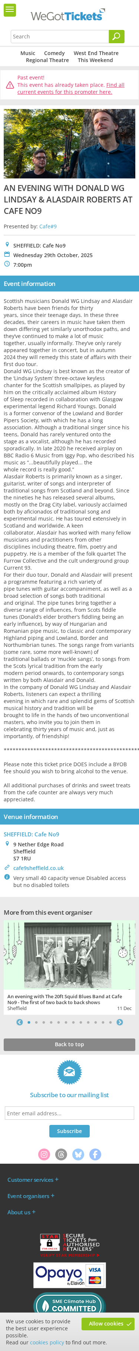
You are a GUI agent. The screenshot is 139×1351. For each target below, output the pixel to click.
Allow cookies (106, 1323)
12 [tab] (110, 1022)
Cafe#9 (48, 226)
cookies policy (47, 1342)
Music (27, 53)
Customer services (30, 1179)
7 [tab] (73, 1022)
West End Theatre (96, 53)
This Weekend (95, 60)
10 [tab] (95, 1022)
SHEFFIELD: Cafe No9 (31, 834)
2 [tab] (36, 1022)
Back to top (69, 1044)
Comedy (54, 53)
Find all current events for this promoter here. (71, 88)
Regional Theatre (47, 60)
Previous (19, 1022)
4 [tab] (51, 1022)
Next (119, 1022)
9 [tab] (88, 1022)
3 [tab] (44, 1022)
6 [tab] (66, 1022)
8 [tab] (81, 1022)
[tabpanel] (69, 966)
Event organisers (28, 1196)
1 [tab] (29, 1022)
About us (18, 1212)
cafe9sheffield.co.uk (38, 867)
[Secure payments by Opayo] (69, 1286)
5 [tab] (58, 1022)
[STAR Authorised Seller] (69, 1256)
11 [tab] (103, 1022)
